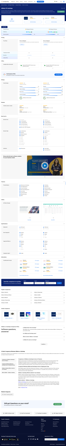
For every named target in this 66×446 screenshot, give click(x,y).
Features (21, 86)
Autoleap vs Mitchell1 (37, 302)
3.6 (62, 94)
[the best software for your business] (5, 2)
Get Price (22, 44)
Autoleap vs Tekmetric (38, 297)
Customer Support (23, 94)
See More (43, 344)
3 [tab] (30, 217)
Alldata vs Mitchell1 (4, 297)
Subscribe (61, 439)
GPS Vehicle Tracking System (7, 394)
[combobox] (47, 283)
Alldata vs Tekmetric (4, 292)
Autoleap (52, 17)
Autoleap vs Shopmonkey (5, 300)
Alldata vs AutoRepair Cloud (41, 319)
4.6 (62, 86)
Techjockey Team (24, 387)
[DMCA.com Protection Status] (18, 440)
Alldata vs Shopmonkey (38, 292)
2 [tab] (29, 217)
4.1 (38, 86)
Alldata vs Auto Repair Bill (56, 318)
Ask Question (30, 1)
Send (59, 283)
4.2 (38, 94)
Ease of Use (21, 91)
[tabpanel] (29, 66)
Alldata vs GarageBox (25, 318)
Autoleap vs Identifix (4, 302)
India (56, 1)
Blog (35, 1)
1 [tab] (44, 176)
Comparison (61, 11)
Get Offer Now (58, 74)
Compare (25, 1)
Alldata (31, 17)
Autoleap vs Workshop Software (39, 300)
